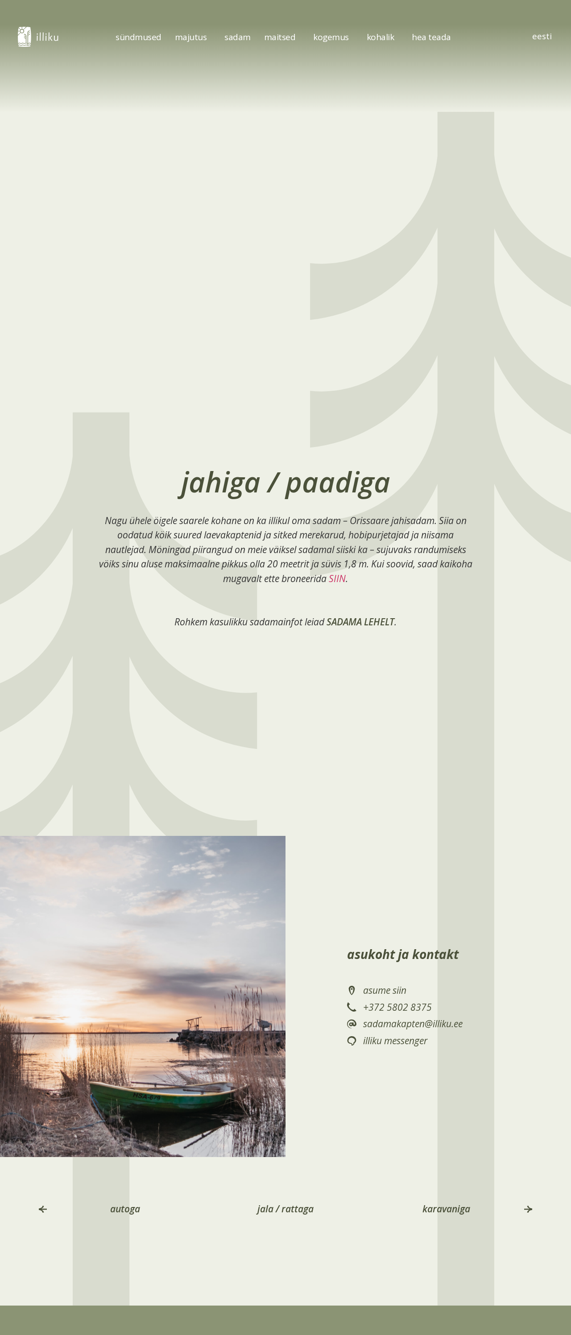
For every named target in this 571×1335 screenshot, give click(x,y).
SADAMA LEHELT (360, 622)
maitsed (280, 37)
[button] (43, 1209)
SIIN (337, 578)
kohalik (380, 37)
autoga (125, 1209)
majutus (191, 37)
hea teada (431, 37)
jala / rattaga (285, 1209)
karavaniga (446, 1209)
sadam (237, 37)
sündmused (138, 37)
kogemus (331, 37)
